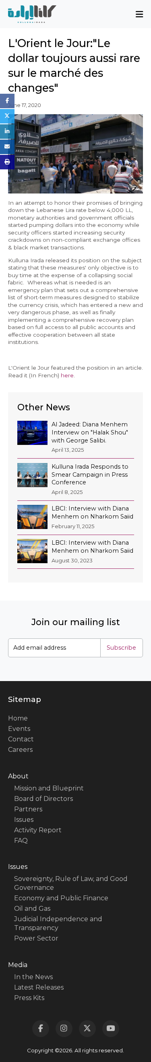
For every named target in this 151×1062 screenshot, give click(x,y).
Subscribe (121, 647)
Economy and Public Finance (61, 898)
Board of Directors (43, 799)
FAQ (21, 840)
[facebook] (40, 1028)
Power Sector (36, 938)
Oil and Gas (32, 908)
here (67, 375)
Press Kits (29, 998)
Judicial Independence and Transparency (58, 923)
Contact (21, 739)
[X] (87, 1028)
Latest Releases (39, 987)
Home (18, 718)
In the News (33, 977)
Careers (20, 749)
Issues (23, 819)
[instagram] (64, 1028)
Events (19, 729)
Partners (28, 809)
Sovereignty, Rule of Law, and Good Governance (71, 883)
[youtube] (110, 1028)
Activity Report (38, 830)
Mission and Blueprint (49, 788)
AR (75, 415)
